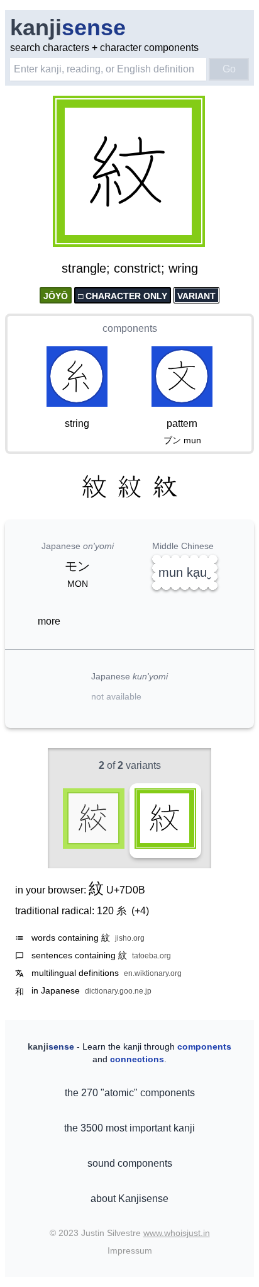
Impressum (129, 1250)
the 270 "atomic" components (130, 1092)
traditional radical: (82, 910)
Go (229, 69)
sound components (129, 1163)
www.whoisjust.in (176, 1233)
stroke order (170, 238)
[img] (129, 172)
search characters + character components (104, 47)
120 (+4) (123, 910)
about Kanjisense (129, 1198)
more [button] (49, 621)
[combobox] (108, 69)
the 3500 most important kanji (129, 1128)
